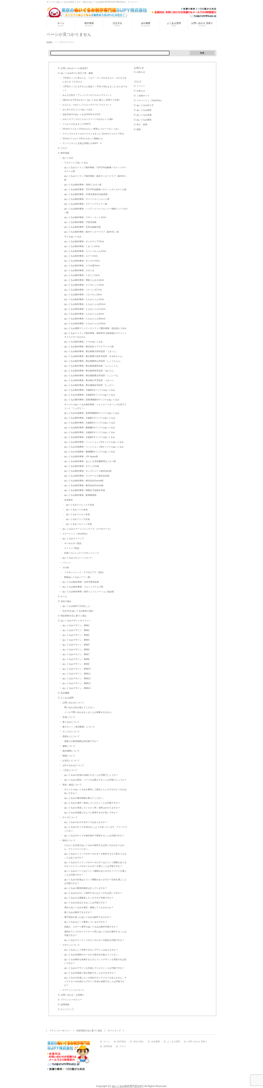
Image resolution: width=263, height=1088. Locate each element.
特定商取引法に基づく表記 (73, 616)
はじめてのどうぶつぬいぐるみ (77, 109)
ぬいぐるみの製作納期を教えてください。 (84, 798)
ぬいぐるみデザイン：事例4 (75, 640)
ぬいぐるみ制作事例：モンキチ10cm (82, 261)
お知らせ (139, 67)
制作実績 (65, 153)
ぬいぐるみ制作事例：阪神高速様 (80, 495)
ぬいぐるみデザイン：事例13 (76, 683)
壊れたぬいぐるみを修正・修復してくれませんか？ (89, 907)
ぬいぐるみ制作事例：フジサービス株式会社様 (86, 476)
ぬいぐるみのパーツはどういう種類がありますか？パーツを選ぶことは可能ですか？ (95, 873)
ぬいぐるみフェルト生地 (78, 514)
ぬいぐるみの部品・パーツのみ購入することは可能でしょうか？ (95, 780)
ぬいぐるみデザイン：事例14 (76, 688)
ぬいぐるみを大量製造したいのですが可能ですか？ (89, 898)
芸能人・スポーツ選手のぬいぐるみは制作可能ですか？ (91, 927)
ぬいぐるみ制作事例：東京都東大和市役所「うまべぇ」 (91, 351)
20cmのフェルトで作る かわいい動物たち (82, 138)
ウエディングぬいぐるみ (76, 162)
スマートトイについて (73, 990)
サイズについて (69, 817)
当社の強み (66, 601)
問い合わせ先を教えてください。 (80, 707)
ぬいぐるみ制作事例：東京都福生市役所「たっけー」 (90, 385)
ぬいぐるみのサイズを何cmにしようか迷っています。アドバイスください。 (95, 829)
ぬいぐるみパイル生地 (76, 509)
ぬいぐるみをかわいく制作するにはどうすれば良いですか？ (93, 893)
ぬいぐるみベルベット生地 (79, 524)
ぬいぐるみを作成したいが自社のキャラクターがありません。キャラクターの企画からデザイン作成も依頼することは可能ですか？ (95, 981)
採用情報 (65, 1004)
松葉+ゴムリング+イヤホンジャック (81, 553)
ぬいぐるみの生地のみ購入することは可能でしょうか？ (91, 775)
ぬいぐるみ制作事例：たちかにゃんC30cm (85, 323)
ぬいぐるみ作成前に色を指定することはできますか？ (90, 973)
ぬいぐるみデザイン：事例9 (75, 664)
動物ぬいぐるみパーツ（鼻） (78, 577)
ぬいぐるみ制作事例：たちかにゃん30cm (84, 314)
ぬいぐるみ (67, 158)
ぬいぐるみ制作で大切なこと (76, 606)
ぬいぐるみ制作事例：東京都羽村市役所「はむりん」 (90, 370)
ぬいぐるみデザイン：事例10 (76, 669)
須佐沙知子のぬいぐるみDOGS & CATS (81, 114)
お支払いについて (71, 760)
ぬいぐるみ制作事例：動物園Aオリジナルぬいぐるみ (89, 427)
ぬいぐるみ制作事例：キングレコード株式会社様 (87, 471)
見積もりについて (71, 736)
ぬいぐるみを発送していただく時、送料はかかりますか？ (92, 807)
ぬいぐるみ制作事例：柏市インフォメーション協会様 (88, 591)
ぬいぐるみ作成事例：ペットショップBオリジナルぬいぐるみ (94, 447)
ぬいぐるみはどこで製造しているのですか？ (85, 922)
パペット (66, 562)
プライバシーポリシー (71, 999)
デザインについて (71, 945)
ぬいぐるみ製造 (144, 120)
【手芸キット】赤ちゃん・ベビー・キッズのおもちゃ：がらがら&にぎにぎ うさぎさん (94, 80)
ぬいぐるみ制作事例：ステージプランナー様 (85, 204)
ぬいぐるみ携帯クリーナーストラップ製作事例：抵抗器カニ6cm (95, 328)
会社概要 (65, 693)
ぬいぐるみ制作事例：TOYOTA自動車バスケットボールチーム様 (95, 189)
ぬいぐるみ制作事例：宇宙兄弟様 (80, 222)
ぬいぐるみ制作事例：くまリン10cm (82, 246)
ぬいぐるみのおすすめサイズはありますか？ (85, 822)
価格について (68, 746)
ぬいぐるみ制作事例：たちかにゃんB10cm (84, 304)
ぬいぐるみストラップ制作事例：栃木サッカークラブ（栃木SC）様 (95, 178)
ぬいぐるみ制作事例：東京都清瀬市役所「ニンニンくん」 (92, 366)
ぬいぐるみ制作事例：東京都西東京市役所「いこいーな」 (92, 375)
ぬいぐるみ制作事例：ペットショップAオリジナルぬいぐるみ (94, 442)
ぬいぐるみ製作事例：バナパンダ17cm (83, 289)
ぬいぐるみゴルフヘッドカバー (77, 558)
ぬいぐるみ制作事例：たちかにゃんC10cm (85, 309)
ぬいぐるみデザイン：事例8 (75, 659)
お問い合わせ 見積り (197, 1041)
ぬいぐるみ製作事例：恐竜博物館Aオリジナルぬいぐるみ (91, 399)
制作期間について (71, 751)
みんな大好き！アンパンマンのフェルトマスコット (87, 95)
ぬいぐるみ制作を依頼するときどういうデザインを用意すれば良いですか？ (95, 961)
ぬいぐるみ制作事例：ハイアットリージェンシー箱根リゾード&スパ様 (96, 211)
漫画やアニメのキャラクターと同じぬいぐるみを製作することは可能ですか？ (95, 933)
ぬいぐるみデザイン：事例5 (75, 644)
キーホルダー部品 (72, 543)
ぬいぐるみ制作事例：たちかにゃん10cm (84, 299)
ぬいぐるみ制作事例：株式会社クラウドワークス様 (89, 346)
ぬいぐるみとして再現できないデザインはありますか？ (91, 950)
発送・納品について (72, 784)
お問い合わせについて (73, 702)
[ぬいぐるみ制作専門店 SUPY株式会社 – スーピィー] (131, 13)
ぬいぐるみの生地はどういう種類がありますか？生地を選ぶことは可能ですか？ (95, 881)
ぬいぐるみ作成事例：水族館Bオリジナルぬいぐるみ (89, 395)
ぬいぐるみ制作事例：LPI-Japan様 (81, 456)
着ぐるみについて (71, 722)
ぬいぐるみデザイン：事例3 (75, 635)
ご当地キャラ (143, 95)
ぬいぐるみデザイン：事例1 (75, 625)
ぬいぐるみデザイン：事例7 (75, 654)
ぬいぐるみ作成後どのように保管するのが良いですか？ (91, 812)
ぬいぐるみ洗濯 (144, 115)
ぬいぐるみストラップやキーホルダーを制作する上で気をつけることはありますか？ (95, 856)
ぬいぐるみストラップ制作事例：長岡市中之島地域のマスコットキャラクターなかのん (95, 335)
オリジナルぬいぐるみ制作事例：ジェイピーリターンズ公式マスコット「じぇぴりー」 (95, 406)
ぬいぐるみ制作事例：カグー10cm (81, 256)
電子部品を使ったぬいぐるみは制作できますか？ (87, 917)
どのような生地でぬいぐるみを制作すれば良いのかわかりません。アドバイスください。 (94, 847)
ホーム (64, 596)
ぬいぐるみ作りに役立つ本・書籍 (77, 73)
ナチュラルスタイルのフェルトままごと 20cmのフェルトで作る (93, 133)
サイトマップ (67, 1009)
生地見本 (68, 500)
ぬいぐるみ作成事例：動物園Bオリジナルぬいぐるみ (89, 451)
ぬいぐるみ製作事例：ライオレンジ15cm (84, 285)
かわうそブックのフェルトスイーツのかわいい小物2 (87, 119)
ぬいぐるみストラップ (73, 538)
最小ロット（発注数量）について (78, 727)
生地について (68, 717)
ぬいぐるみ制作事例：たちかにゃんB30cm (84, 318)
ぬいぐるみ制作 (144, 110)
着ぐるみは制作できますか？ (78, 912)
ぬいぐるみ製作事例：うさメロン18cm (83, 294)
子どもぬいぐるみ (72, 236)
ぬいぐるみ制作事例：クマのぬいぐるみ (83, 342)
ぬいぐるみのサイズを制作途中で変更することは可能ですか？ (94, 835)
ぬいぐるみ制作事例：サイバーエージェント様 (86, 199)
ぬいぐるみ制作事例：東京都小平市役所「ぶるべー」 (90, 380)
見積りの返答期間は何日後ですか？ (81, 741)
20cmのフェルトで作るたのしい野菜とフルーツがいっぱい (90, 129)
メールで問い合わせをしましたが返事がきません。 (89, 712)
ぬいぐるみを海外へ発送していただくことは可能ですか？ (92, 803)
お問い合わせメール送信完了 (75, 68)
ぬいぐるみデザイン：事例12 (76, 678)
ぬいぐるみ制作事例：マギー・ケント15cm (85, 217)
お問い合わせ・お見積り (72, 995)
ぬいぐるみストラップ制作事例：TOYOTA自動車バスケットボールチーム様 (95, 169)
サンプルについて (71, 731)
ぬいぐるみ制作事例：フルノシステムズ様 (82, 587)
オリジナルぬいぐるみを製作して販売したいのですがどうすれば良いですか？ (95, 791)
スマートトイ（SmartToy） (75, 533)
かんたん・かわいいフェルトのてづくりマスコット (87, 104)
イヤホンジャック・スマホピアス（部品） (84, 572)
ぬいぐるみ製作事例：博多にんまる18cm (84, 280)
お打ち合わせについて (73, 765)
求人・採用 (142, 124)
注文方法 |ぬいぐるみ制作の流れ (78, 611)
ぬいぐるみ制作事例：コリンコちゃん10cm (85, 251)
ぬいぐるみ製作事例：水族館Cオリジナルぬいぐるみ (89, 418)
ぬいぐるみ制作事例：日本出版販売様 (82, 227)
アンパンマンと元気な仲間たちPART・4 (81, 143)
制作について (68, 840)
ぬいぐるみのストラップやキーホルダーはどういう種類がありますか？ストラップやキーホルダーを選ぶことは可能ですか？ (95, 864)
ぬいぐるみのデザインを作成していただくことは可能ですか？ (94, 968)
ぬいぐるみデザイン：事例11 (76, 673)
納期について (68, 755)
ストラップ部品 (71, 548)
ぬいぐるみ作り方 (145, 105)
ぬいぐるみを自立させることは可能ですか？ (85, 902)
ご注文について (69, 770)
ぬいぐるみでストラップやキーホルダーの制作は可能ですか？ (94, 940)
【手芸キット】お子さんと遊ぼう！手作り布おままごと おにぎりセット (94, 88)
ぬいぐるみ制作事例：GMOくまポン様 (82, 184)
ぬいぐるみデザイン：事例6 (75, 649)
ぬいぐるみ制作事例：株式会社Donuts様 (83, 480)
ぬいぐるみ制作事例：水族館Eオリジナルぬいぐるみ (89, 432)
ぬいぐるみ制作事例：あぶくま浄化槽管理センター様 (90, 461)
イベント (141, 86)
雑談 (139, 129)
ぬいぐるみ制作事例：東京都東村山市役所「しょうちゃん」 (93, 361)
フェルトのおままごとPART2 (76, 124)
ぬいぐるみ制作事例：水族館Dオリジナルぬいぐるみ (89, 422)
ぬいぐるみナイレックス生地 (80, 505)
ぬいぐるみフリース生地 (78, 519)
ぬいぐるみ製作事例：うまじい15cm (82, 275)
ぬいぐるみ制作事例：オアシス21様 (81, 466)
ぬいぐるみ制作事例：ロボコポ (79, 270)
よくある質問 (67, 698)
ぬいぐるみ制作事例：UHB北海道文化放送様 (86, 194)
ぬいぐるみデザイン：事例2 (75, 630)
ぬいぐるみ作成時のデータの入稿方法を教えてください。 (92, 954)
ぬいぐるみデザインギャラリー (76, 620)
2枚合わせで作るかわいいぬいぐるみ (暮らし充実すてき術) (90, 100)
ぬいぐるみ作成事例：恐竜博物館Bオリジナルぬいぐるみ (91, 413)
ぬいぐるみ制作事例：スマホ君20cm (82, 265)
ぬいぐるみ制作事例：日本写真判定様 (80, 582)
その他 (65, 567)
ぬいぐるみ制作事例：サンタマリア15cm (84, 241)
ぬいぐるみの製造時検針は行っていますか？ (85, 888)
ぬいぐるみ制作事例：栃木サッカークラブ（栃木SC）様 (91, 232)
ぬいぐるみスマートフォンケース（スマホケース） (87, 529)
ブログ (64, 148)
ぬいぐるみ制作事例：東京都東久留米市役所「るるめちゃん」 (94, 356)
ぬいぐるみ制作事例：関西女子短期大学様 (84, 490)
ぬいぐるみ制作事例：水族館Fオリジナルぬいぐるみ (89, 437)
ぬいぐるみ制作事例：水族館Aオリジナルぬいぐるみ (89, 390)
